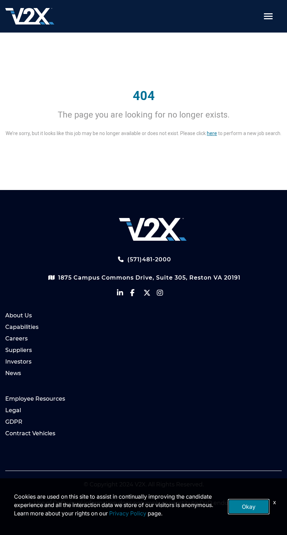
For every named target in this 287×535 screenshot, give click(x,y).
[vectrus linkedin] (123, 294)
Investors (18, 361)
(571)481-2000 (148, 259)
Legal (13, 410)
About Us (18, 315)
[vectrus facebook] (137, 294)
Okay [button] (248, 506)
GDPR (13, 421)
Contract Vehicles (30, 433)
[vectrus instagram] (163, 294)
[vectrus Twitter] (150, 294)
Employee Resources (35, 398)
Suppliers (18, 350)
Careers (16, 338)
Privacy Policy (127, 513)
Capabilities (21, 327)
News (13, 373)
